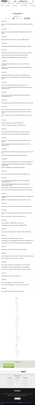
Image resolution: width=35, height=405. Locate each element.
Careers (9, 395)
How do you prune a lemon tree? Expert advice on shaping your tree (15, 174)
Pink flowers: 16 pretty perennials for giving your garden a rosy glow (16, 199)
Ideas (13, 3)
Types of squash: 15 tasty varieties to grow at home (12, 258)
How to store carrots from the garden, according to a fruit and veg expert (17, 189)
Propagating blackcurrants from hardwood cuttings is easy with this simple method (17, 197)
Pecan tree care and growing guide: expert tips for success (13, 125)
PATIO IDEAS (7, 5)
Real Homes (17, 380)
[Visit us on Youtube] (24, 1)
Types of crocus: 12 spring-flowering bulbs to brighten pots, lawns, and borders (16, 32)
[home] (3, 3)
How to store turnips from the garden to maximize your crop (14, 85)
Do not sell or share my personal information (19, 395)
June (17, 311)
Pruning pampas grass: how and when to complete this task (14, 225)
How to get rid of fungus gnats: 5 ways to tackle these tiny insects (15, 284)
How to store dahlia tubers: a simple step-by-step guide (13, 167)
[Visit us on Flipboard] (26, 1)
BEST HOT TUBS (15, 5)
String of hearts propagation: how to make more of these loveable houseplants (15, 64)
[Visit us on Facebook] (19, 1)
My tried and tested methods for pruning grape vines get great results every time (17, 152)
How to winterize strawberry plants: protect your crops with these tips (16, 187)
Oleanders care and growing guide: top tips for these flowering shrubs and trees (17, 24)
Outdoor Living (18, 3)
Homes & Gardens (17, 378)
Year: (6, 18)
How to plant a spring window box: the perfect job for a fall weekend (16, 231)
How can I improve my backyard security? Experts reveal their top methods (17, 256)
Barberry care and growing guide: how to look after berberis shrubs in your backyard (16, 68)
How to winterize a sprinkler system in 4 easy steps (12, 238)
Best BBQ (25, 378)
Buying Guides (25, 3)
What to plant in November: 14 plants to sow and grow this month (15, 131)
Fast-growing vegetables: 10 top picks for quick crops (12, 282)
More (30, 3)
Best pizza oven (25, 381)
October (17, 317)
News (5, 3)
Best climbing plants (10, 378)
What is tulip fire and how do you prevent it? (10, 276)
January (17, 299)
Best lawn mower (25, 380)
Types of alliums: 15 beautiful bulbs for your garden (12, 223)
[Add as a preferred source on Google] (17, 398)
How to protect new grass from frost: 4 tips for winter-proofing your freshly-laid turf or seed (15, 95)
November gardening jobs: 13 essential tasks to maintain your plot (15, 75)
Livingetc (17, 381)
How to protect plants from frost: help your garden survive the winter (16, 109)
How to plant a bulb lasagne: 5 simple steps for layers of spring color (15, 265)
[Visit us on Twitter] (21, 1)
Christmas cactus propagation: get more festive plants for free (14, 57)
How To (9, 3)
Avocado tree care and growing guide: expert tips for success (14, 155)
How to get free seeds (10, 385)
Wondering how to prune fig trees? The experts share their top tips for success (16, 112)
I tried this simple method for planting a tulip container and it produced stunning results (16, 164)
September (18, 316)
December (17, 320)
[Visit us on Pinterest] (22, 1)
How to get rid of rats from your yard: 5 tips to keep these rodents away (16, 206)
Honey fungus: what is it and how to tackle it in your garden (14, 249)
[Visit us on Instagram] (25, 1)
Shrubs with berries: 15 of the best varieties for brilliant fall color (15, 39)
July (16, 313)
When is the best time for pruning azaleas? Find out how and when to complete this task (16, 144)
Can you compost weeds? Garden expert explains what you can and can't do (16, 115)
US (25, 371)
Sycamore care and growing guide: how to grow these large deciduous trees (17, 161)
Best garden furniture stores (25, 383)
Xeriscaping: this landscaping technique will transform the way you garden (17, 103)
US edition (20, 402)
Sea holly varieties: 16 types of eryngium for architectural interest (15, 134)
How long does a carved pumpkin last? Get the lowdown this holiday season (17, 240)
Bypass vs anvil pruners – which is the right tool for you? (13, 216)
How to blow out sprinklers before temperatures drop (12, 291)
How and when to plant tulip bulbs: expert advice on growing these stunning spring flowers (15, 181)
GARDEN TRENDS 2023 (23, 5)
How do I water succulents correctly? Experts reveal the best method (15, 269)
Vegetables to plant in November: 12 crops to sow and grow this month (16, 52)
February (17, 305)
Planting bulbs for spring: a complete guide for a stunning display (15, 267)
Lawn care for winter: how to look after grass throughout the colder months (15, 141)
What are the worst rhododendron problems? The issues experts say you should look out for (16, 88)
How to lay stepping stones (10, 380)
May (16, 331)
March (17, 328)
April (17, 308)
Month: (17, 18)
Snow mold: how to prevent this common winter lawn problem (14, 55)
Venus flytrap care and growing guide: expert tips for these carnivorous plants (16, 78)
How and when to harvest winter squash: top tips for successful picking (16, 243)
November (17, 319)
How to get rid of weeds (9, 382)
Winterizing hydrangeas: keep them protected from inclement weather (16, 46)
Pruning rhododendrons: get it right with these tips (12, 123)
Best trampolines (25, 385)
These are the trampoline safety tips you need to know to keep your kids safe (16, 213)
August (17, 314)
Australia (23, 371)
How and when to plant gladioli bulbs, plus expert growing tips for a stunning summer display (15, 184)
